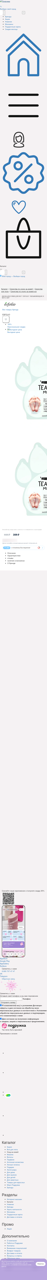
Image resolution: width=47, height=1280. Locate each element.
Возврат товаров (13, 1256)
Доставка (14, 1223)
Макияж (10, 1160)
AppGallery (4, 969)
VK (1, 979)
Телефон (26, 1005)
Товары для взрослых (16, 1188)
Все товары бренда (10, 309)
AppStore (3, 964)
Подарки (10, 1173)
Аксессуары (12, 1175)
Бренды (10, 1193)
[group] (10, 312)
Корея (9, 1153)
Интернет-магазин (14, 1205)
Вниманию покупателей (17, 1254)
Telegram (4, 982)
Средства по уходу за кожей (21, 289)
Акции (9, 1235)
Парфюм (10, 1165)
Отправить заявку (8, 1008)
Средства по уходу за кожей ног (24, 291)
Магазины (11, 1218)
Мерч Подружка (13, 1191)
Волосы (10, 1163)
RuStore (3, 972)
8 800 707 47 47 (8, 977)
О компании (12, 1246)
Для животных (12, 1186)
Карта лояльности (14, 1215)
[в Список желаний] (5, 325)
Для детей (11, 1183)
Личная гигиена (13, 1170)
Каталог (4, 289)
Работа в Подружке (15, 1249)
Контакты (10, 1251)
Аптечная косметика (15, 1168)
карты (15, 1220)
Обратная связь (8, 985)
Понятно (40, 1264)
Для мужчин (12, 1181)
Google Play (5, 967)
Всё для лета (12, 1155)
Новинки (10, 1210)
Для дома (11, 1178)
